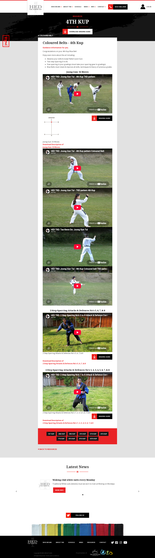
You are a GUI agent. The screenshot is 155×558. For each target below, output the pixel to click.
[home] (32, 542)
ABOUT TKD (60, 542)
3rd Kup (72, 434)
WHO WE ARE (47, 542)
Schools (78, 7)
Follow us (80, 515)
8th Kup (72, 439)
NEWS (81, 542)
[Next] (138, 491)
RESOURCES (77, 16)
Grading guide (104, 118)
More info (59, 490)
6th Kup (104, 434)
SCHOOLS (71, 542)
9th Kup (82, 439)
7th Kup (61, 439)
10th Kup (93, 439)
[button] (56, 6)
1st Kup (51, 434)
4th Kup (83, 434)
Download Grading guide (79, 32)
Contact (102, 542)
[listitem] (77, 484)
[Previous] (16, 491)
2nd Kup (61, 434)
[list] (77, 491)
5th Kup (93, 434)
